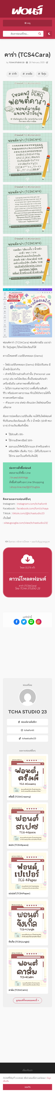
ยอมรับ (28, 1087)
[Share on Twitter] (24, 622)
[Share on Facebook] (17, 622)
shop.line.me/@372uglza (25, 487)
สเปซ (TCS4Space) (18, 845)
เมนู (28, 23)
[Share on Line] (31, 622)
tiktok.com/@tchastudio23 (28, 513)
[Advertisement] (27, 650)
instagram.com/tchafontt (32, 504)
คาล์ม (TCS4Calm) (18, 990)
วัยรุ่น (43, 74)
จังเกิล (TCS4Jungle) (19, 942)
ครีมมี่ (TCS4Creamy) (20, 797)
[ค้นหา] (39, 34)
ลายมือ (28, 74)
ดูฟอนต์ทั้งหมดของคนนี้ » (27, 1000)
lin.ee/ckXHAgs (19, 477)
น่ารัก (14, 74)
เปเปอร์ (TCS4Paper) (19, 893)
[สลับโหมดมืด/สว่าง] (49, 34)
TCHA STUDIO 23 (16, 62)
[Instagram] (39, 622)
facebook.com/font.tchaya (32, 508)
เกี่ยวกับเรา (27, 1070)
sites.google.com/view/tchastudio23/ (26, 523)
